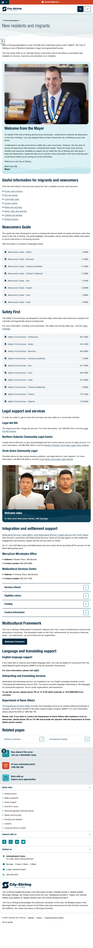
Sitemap (31, 918)
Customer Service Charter (54, 918)
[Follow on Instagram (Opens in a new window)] (11, 842)
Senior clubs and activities (15, 211)
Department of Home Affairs (18, 706)
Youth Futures (82, 535)
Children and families (13, 215)
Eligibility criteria (13, 596)
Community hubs (11, 199)
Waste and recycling (13, 207)
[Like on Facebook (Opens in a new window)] (4, 842)
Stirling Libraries (11, 219)
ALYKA (10, 922)
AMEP (36, 670)
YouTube (44, 518)
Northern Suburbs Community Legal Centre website (66, 445)
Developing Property (58, 739)
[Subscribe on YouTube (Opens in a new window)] (23, 842)
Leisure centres (10, 203)
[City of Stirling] (12, 9)
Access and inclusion (13, 191)
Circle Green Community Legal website (56, 459)
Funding (8, 604)
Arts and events (11, 195)
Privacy (39, 918)
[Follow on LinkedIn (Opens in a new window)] (17, 842)
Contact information (15, 612)
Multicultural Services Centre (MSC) (17, 535)
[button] (51, 2)
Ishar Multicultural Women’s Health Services (53, 535)
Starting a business (12, 739)
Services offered (13, 587)
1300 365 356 (17, 767)
